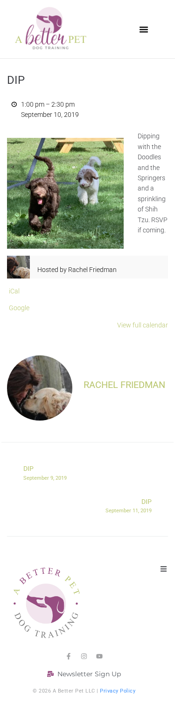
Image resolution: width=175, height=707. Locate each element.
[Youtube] (99, 656)
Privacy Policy (117, 691)
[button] (144, 29)
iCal (14, 291)
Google (19, 308)
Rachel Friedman (124, 384)
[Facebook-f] (68, 656)
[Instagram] (84, 656)
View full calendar (142, 325)
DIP (45, 473)
